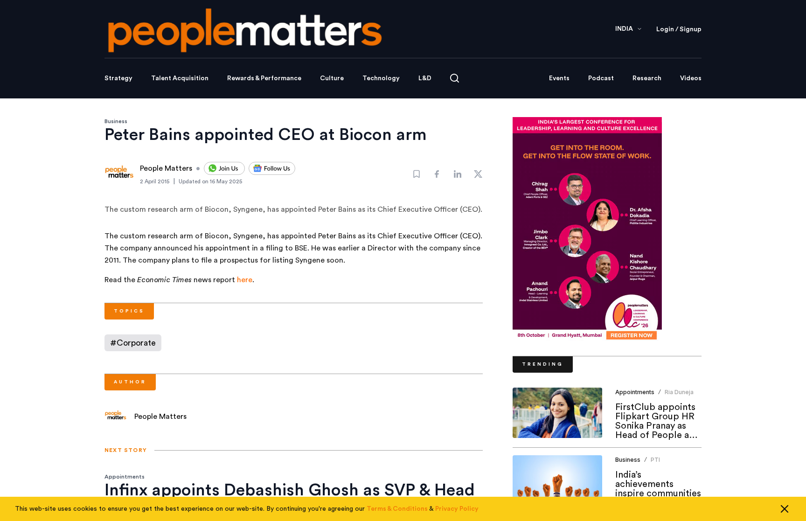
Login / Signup (679, 29)
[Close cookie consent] (784, 508)
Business (115, 121)
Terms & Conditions (397, 509)
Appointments (124, 476)
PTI (655, 459)
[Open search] (454, 78)
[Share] (437, 174)
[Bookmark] (416, 174)
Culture (332, 78)
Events (559, 78)
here (244, 280)
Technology (381, 78)
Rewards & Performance (264, 78)
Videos (691, 78)
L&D (424, 78)
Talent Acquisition (179, 78)
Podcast (601, 78)
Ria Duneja (679, 392)
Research (646, 78)
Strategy (118, 78)
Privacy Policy (457, 509)
